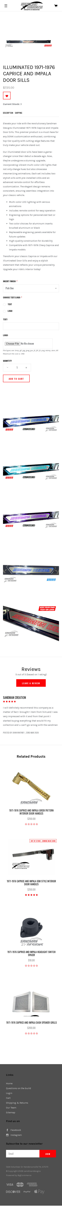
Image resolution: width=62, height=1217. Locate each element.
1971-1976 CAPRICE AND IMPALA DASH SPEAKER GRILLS (31, 1022)
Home (9, 1083)
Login (9, 1093)
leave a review (31, 683)
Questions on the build (18, 1088)
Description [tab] (8, 112)
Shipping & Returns (17, 1102)
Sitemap (10, 1112)
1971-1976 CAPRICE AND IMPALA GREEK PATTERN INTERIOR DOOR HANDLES (31, 812)
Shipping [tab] (18, 112)
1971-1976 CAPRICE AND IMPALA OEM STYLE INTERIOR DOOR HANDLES (31, 882)
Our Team (11, 1107)
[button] (5, 5)
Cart (8, 1097)
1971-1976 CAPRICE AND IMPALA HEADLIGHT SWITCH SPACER (31, 953)
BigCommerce (24, 1175)
